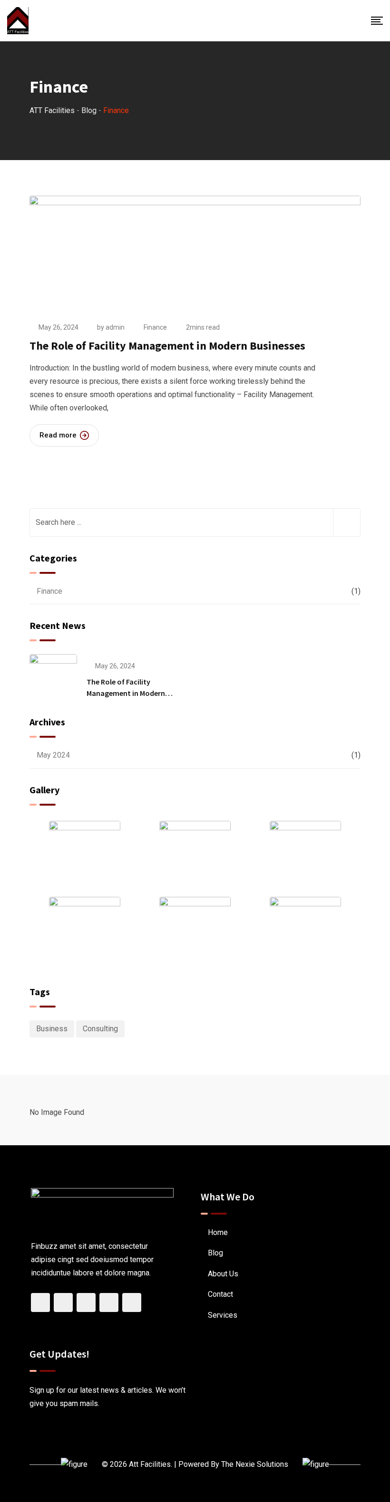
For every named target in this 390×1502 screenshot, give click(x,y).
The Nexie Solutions (254, 1464)
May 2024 (53, 755)
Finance (155, 327)
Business (52, 1028)
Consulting (100, 1028)
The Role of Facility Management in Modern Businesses (167, 345)
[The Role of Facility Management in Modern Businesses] (53, 677)
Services (222, 1315)
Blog (215, 1252)
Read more (58, 435)
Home (218, 1232)
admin (115, 327)
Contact (220, 1294)
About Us (223, 1273)
